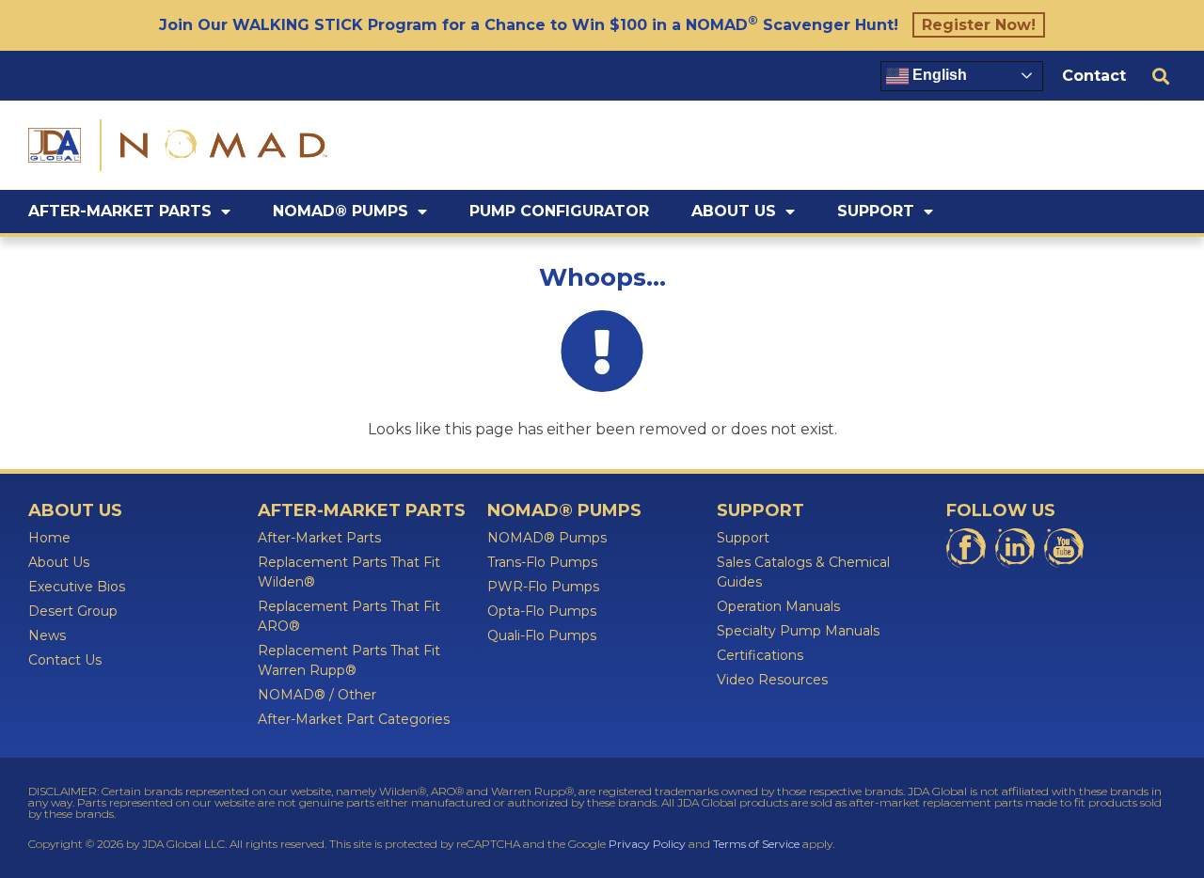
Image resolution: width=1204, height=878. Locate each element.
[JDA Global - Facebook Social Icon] (966, 548)
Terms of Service (756, 844)
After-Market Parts (120, 211)
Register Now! (979, 25)
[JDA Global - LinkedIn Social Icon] (1015, 548)
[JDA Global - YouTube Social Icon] (1064, 548)
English (938, 75)
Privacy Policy (647, 844)
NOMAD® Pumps (340, 211)
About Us (733, 211)
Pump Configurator (559, 211)
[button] (1160, 75)
